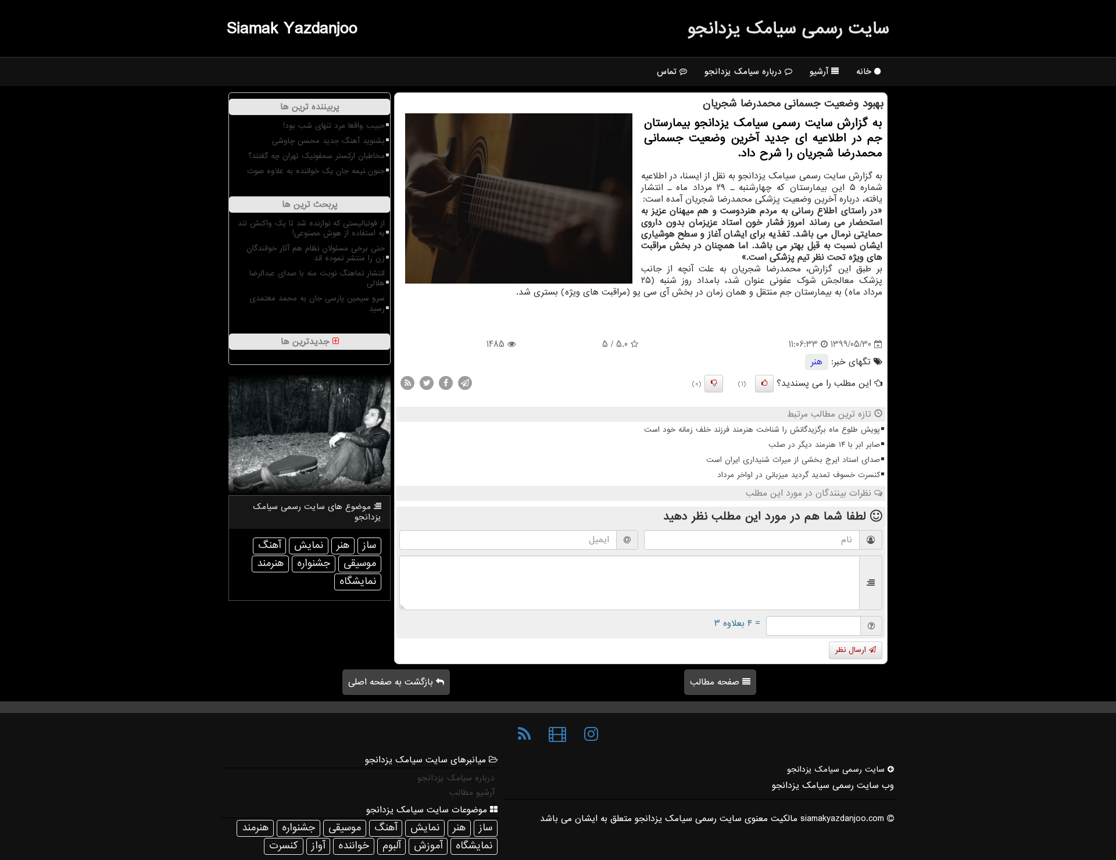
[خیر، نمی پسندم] (713, 383)
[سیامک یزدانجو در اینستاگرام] (591, 734)
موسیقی (360, 563)
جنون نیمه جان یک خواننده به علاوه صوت (316, 171)
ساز (369, 545)
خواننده (353, 846)
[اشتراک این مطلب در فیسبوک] (446, 383)
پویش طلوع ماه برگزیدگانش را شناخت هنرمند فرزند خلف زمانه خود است (762, 429)
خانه (865, 71)
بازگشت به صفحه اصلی (392, 682)
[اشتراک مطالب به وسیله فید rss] (407, 383)
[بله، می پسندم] (764, 383)
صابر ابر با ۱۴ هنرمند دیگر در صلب (824, 444)
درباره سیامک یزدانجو (744, 71)
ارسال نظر (852, 649)
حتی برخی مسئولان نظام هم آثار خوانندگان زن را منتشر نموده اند (315, 253)
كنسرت (283, 846)
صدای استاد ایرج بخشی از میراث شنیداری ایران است (793, 459)
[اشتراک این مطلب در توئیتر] (427, 383)
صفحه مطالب (716, 682)
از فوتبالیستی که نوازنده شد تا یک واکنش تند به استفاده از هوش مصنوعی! (311, 228)
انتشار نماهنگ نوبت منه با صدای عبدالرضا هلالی (317, 278)
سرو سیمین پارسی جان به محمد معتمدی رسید (317, 303)
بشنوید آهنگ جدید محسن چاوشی (328, 140)
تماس (668, 71)
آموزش (428, 846)
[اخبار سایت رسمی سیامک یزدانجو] (524, 734)
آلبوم (391, 846)
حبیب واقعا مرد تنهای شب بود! (334, 125)
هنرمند (270, 563)
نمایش (308, 545)
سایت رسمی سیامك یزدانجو (788, 28)
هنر (816, 362)
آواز (318, 846)
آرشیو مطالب (472, 792)
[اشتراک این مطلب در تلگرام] (465, 383)
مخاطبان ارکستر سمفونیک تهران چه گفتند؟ (316, 156)
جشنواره (313, 563)
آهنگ (269, 545)
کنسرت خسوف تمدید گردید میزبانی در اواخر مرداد (798, 475)
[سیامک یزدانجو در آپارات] (557, 734)
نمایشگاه (357, 581)
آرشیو (820, 71)
